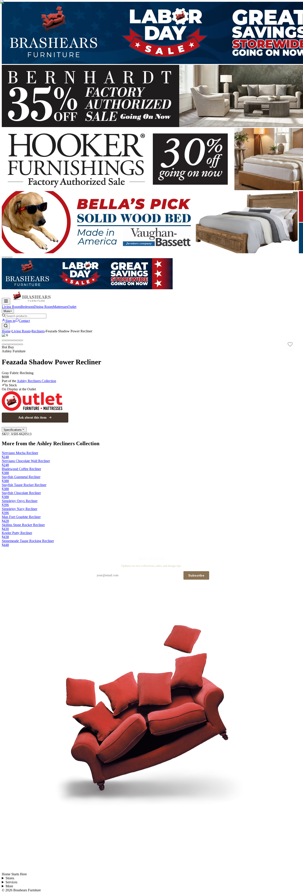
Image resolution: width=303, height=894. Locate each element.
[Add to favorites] (290, 344)
